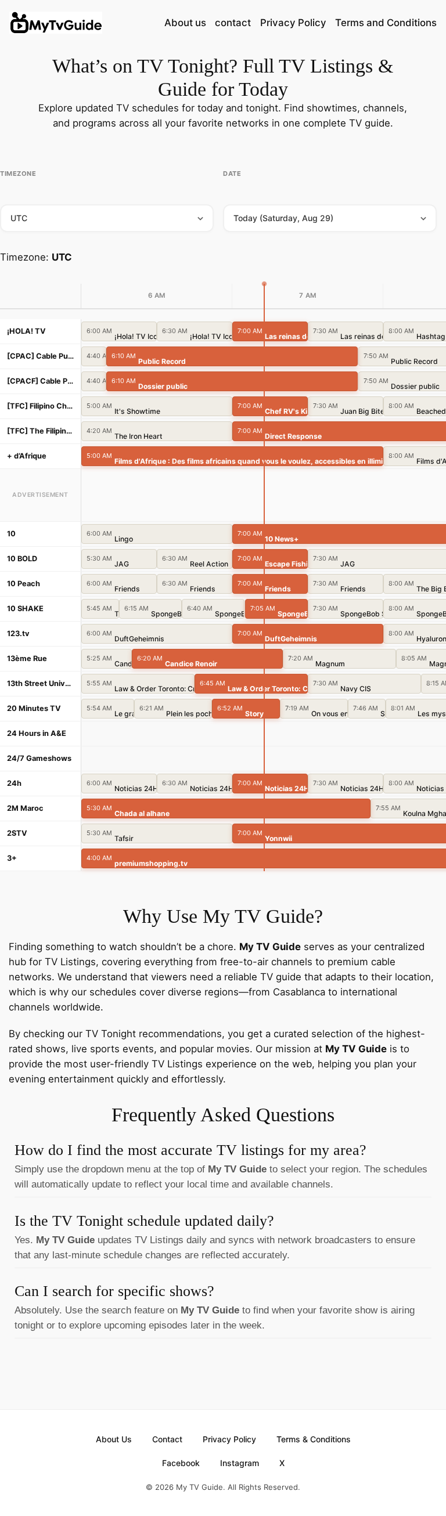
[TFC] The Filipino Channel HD (40, 431)
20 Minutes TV (34, 708)
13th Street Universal (40, 683)
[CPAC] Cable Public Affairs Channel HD (40, 356)
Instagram (239, 1463)
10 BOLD (22, 558)
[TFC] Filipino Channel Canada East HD (40, 406)
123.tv (18, 633)
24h (14, 783)
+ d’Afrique (26, 456)
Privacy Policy (293, 22)
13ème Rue (27, 658)
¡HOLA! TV (26, 331)
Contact (167, 1439)
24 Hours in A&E (36, 733)
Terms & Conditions (313, 1439)
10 (11, 533)
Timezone (18, 173)
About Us (114, 1439)
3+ (12, 858)
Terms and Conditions (386, 22)
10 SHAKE (25, 608)
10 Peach (23, 583)
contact (233, 22)
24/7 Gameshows (39, 758)
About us (185, 22)
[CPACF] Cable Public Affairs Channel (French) (40, 381)
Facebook (181, 1463)
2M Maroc (25, 808)
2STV (17, 833)
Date (232, 173)
